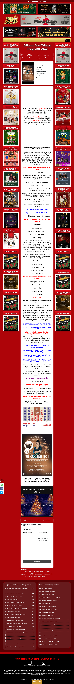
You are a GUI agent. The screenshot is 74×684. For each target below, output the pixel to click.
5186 (33, 605)
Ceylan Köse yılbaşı (39, 576)
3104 (33, 641)
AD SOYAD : (28, 532)
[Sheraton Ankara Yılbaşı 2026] (45, 20)
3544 (33, 629)
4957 (33, 608)
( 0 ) (46, 58)
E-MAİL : (42, 532)
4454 (33, 614)
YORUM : (25, 543)
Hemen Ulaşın (37, 682)
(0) (29, 58)
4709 (33, 611)
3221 (33, 638)
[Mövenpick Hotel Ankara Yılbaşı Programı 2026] (54, 8)
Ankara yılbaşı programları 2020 (33, 573)
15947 (32, 588)
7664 (33, 599)
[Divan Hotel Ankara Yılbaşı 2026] (20, 8)
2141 (33, 647)
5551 (33, 602)
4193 (33, 617)
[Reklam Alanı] (54, 32)
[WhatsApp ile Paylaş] (2, 485)
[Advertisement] (37, 98)
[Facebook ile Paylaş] (2, 488)
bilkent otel (45, 573)
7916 (33, 593)
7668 (33, 596)
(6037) (29, 54)
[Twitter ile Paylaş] (2, 492)
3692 (33, 626)
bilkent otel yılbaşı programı (34, 575)
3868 (33, 620)
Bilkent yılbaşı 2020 (48, 575)
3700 (33, 623)
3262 (33, 635)
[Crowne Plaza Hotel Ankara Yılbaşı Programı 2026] (20, 32)
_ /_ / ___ (46, 54)
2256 (33, 644)
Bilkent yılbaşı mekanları (27, 576)
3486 (33, 632)
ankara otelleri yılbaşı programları (30, 571)
